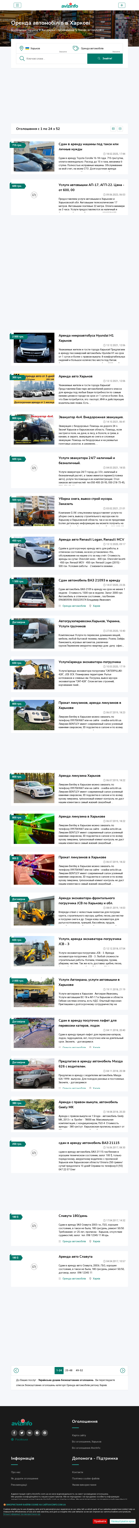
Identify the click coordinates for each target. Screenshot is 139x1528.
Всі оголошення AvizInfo (86, 1447)
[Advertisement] (69, 94)
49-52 (79, 1370)
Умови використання (84, 1484)
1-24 (59, 1370)
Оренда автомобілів (92, 48)
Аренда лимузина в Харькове (82, 816)
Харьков (35, 48)
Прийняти (100, 1521)
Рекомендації (19, 1484)
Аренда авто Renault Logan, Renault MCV (91, 539)
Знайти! (107, 58)
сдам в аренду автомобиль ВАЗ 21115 (89, 1143)
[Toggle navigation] (17, 5)
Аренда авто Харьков (76, 376)
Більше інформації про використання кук (21, 1514)
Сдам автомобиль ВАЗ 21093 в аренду (89, 580)
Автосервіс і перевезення (58, 30)
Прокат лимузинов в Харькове (82, 857)
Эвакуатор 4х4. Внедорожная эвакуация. (91, 417)
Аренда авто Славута (76, 1256)
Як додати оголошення (24, 1478)
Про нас (16, 1472)
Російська (21, 1439)
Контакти (77, 1472)
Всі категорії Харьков (24, 30)
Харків (96, 606)
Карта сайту (79, 1435)
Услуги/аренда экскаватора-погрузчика (90, 662)
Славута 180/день (73, 1216)
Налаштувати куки (122, 1521)
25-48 (68, 1370)
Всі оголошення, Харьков (86, 1441)
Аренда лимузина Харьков (80, 776)
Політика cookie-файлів (86, 1478)
